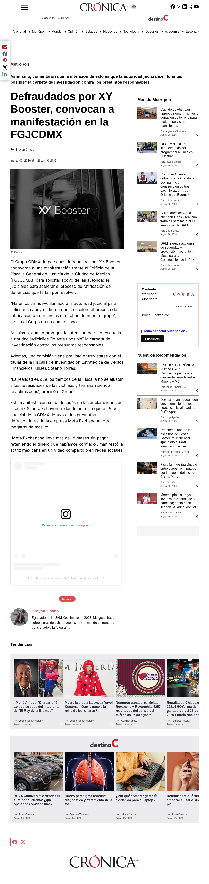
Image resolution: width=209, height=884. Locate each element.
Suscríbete (152, 338)
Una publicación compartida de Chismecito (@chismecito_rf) (66, 578)
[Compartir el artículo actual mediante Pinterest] (5, 60)
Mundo (57, 31)
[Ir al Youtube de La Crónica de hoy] (196, 6)
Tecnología (131, 31)
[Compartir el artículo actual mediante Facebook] (5, 53)
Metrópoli (39, 31)
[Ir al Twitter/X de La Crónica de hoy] (190, 6)
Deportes (152, 31)
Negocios (110, 31)
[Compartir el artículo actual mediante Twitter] (5, 67)
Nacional (19, 31)
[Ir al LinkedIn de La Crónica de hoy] (184, 6)
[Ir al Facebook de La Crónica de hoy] (172, 6)
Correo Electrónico (155, 315)
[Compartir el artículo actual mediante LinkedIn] (5, 74)
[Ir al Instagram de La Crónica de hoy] (178, 6)
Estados (91, 31)
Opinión (73, 31)
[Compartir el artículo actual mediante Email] (5, 46)
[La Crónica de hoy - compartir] (197, 134)
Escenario (193, 31)
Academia (172, 31)
